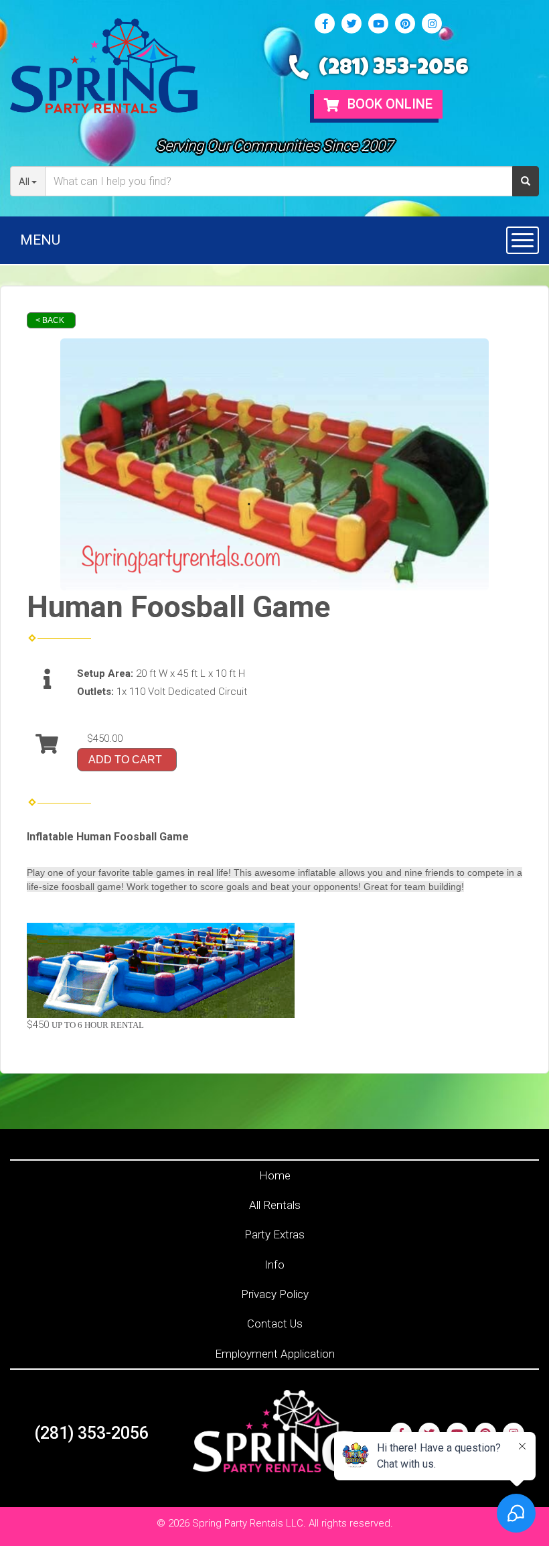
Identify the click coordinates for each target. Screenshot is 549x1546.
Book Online (388, 104)
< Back (49, 320)
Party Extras (274, 1234)
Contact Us (275, 1323)
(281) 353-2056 (394, 69)
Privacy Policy (275, 1294)
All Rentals (275, 1205)
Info (274, 1264)
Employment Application (275, 1353)
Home (275, 1175)
